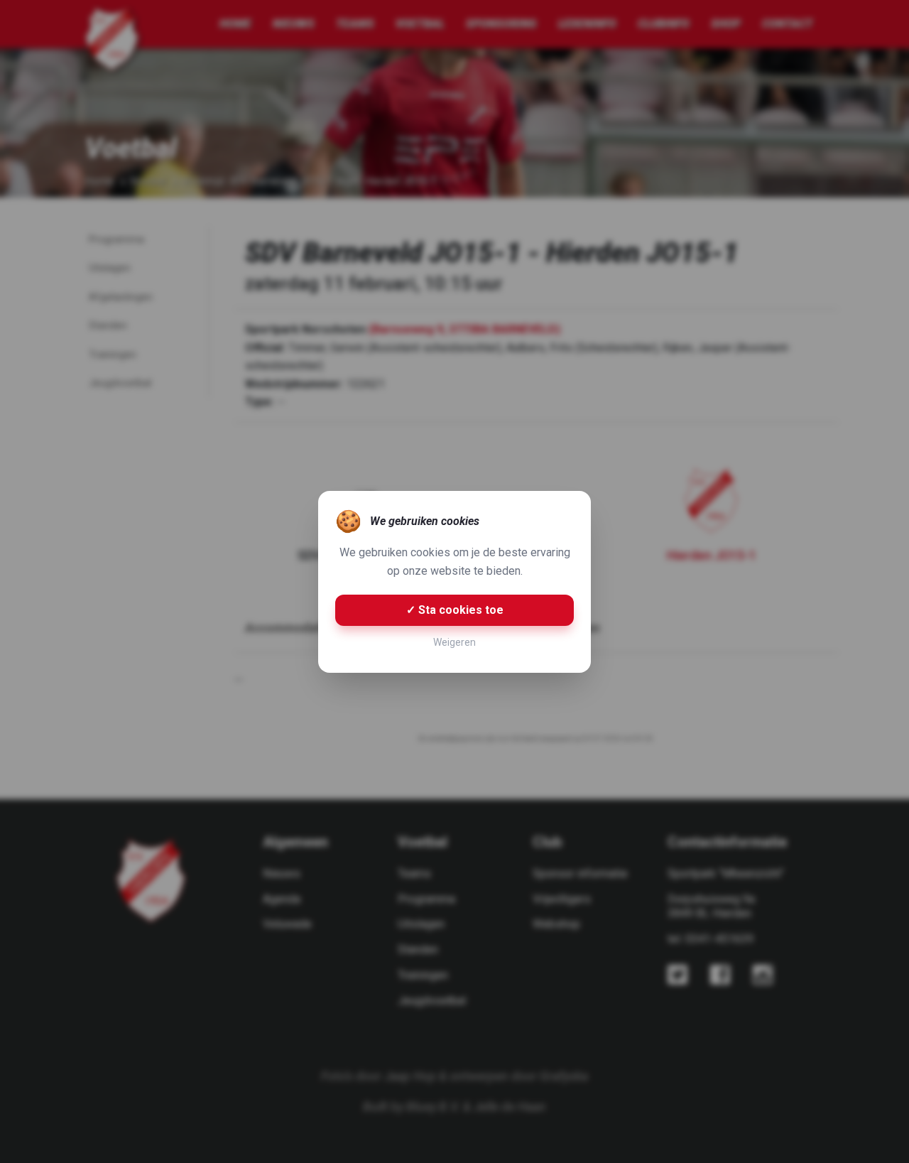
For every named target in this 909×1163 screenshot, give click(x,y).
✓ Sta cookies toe (455, 610)
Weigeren (454, 642)
